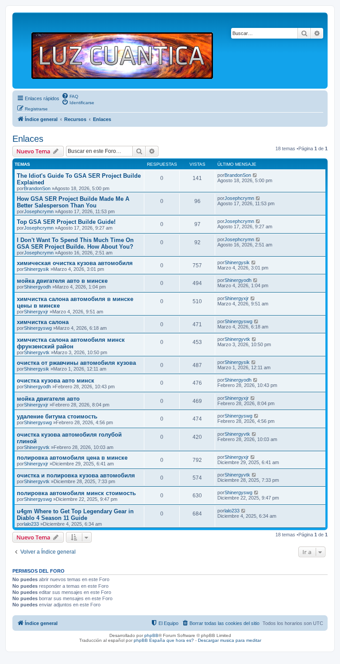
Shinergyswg (38, 328)
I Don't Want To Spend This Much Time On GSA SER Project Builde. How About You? (75, 243)
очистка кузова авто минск (55, 380)
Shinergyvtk (37, 352)
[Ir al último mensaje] (255, 175)
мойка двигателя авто (48, 398)
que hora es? (180, 640)
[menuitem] (70, 96)
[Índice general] (126, 50)
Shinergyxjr (36, 311)
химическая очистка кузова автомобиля (75, 263)
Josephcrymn (39, 211)
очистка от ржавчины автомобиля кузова (76, 362)
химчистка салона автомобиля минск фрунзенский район (71, 343)
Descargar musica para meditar (229, 640)
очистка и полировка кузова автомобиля (76, 475)
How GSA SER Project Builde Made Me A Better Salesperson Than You (73, 202)
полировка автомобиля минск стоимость (76, 493)
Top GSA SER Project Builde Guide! (66, 222)
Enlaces (27, 139)
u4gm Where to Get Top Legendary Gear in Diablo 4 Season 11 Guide (75, 514)
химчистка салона (43, 322)
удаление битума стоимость (57, 416)
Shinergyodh (37, 286)
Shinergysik (36, 269)
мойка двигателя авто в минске (62, 280)
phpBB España (149, 640)
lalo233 (31, 524)
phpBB (151, 635)
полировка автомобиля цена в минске (72, 457)
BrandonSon (37, 188)
